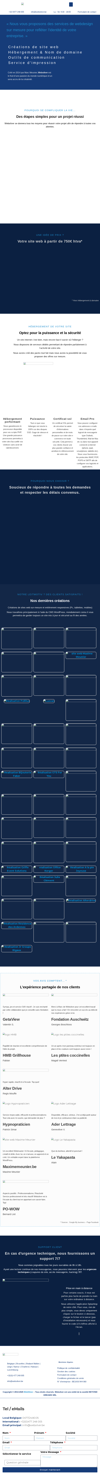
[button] (71, 4)
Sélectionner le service (17, 1453)
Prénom (39, 1432)
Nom (6, 1432)
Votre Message (50, 1452)
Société (70, 1432)
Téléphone (57, 1442)
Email (6, 1442)
